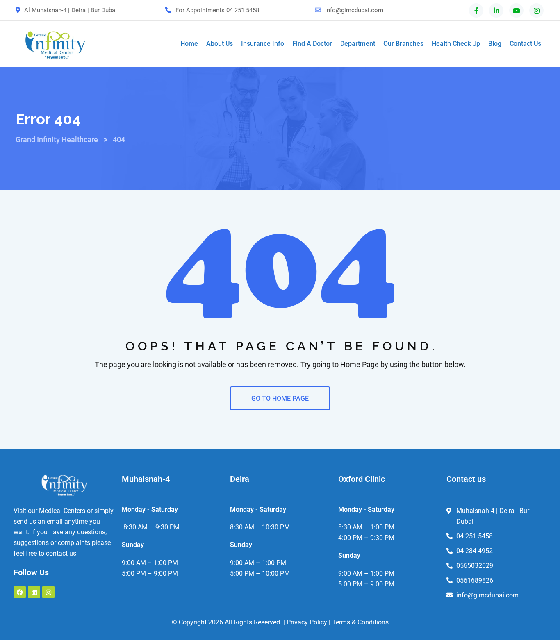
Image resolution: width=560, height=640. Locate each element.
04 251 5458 (242, 10)
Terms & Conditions (360, 622)
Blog (494, 44)
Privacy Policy (307, 622)
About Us (219, 44)
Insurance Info (262, 44)
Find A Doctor (312, 44)
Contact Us (525, 44)
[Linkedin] (34, 592)
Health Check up (456, 44)
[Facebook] (20, 592)
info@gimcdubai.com (354, 10)
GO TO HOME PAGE (280, 398)
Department (357, 44)
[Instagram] (48, 592)
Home (189, 44)
